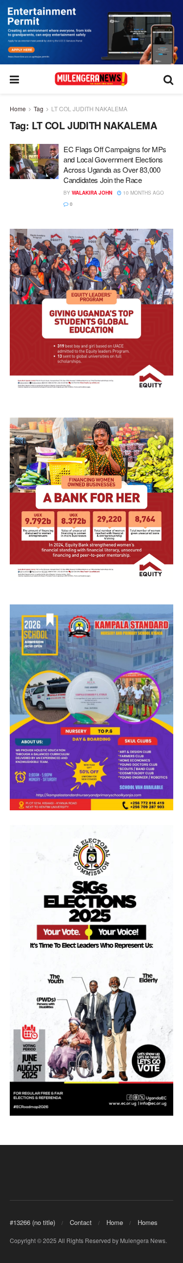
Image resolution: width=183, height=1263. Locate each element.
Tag (38, 108)
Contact (81, 1222)
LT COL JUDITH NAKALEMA (89, 108)
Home (18, 108)
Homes (148, 1222)
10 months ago (143, 192)
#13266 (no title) (32, 1222)
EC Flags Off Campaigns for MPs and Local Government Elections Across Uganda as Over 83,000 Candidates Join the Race (114, 164)
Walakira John (92, 192)
